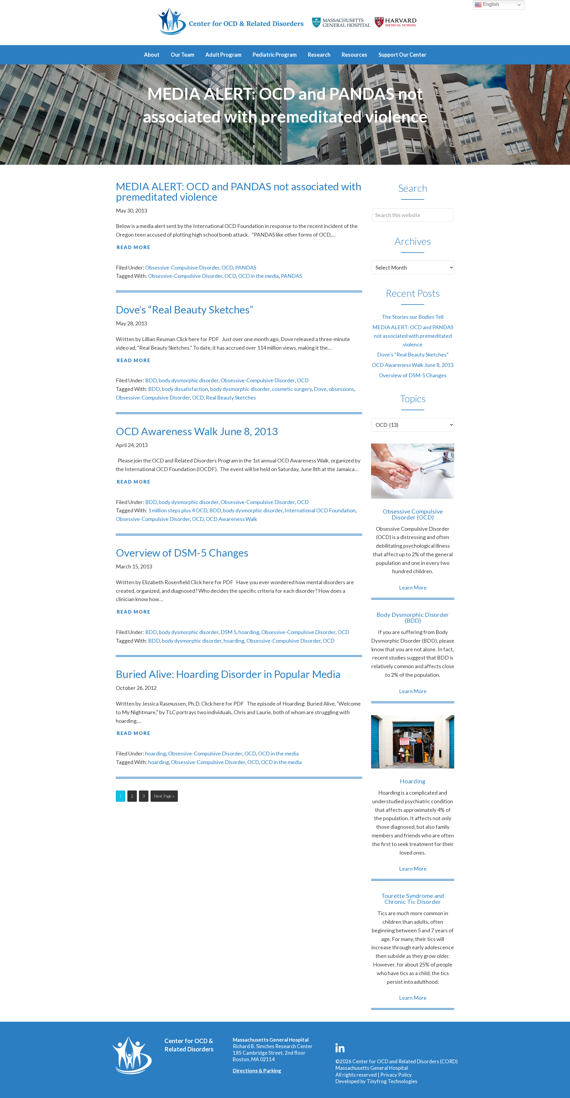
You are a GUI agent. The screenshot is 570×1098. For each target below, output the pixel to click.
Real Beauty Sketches (231, 397)
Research (319, 54)
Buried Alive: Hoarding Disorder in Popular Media (228, 674)
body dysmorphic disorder (188, 380)
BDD (151, 380)
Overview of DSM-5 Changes (182, 552)
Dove (320, 389)
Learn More (413, 587)
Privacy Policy (396, 1075)
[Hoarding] (412, 743)
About (151, 54)
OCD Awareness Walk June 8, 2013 (197, 431)
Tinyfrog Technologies (392, 1081)
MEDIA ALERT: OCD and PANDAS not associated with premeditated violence (238, 191)
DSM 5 (228, 632)
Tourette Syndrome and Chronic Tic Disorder (412, 898)
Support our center (402, 54)
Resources (354, 54)
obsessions (341, 389)
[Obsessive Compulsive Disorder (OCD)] (412, 472)
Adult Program (223, 54)
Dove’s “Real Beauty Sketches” (185, 309)
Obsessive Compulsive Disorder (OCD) (413, 514)
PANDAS (245, 267)
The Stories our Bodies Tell (413, 316)
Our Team (182, 54)
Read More (134, 247)
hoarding (248, 632)
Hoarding (412, 781)
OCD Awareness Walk (231, 519)
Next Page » (164, 797)
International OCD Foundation (320, 510)
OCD (227, 267)
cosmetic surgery (292, 389)
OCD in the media (258, 275)
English (490, 4)
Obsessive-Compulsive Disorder (182, 267)
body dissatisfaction (185, 389)
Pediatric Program (275, 54)
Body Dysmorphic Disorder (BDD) (412, 617)
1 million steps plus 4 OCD (177, 510)
